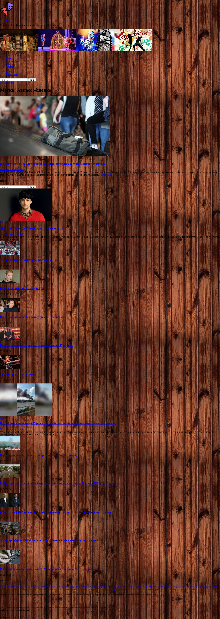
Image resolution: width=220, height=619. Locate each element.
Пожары (55, 589)
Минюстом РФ (211, 587)
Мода (9, 63)
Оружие (42, 589)
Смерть (128, 589)
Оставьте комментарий (11, 169)
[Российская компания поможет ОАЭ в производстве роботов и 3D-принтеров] (10, 563)
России (81, 589)
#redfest (3, 587)
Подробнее (106, 175)
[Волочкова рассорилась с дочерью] (10, 282)
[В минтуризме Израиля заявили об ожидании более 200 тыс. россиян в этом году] (110, 126)
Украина (149, 589)
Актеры (132, 587)
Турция (142, 589)
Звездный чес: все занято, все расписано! (26, 259)
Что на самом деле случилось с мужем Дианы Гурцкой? (36, 345)
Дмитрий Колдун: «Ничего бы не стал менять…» (32, 228)
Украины (164, 589)
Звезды (175, 587)
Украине (156, 589)
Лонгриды (200, 587)
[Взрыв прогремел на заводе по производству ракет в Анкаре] (10, 449)
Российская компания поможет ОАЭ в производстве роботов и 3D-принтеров (50, 568)
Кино (9, 58)
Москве (10, 589)
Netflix (125, 587)
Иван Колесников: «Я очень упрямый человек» (31, 316)
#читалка (98, 587)
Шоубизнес (191, 589)
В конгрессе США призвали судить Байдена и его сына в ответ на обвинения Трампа (55, 512)
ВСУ (154, 587)
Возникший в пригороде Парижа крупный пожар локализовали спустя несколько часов (58, 423)
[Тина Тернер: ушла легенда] (10, 368)
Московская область (30, 589)
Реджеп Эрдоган (70, 589)
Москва (3, 589)
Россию (87, 589)
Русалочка (102, 589)
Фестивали (173, 589)
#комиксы (63, 587)
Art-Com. (4, 20)
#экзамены (117, 587)
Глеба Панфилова (164, 587)
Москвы (17, 589)
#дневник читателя (50, 587)
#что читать (107, 587)
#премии (79, 587)
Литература (12, 61)
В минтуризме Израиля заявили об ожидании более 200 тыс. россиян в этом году (52, 163)
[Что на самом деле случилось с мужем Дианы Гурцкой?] (10, 339)
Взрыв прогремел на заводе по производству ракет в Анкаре (39, 455)
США (109, 589)
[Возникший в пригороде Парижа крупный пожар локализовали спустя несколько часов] (26, 415)
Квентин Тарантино (187, 587)
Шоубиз (10, 72)
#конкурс (71, 587)
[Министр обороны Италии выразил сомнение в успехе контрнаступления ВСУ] (10, 534)
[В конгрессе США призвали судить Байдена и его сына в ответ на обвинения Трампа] (10, 506)
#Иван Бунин (36, 587)
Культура (10, 55)
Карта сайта (12, 74)
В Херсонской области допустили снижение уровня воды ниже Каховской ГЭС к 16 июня (58, 483)
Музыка (10, 66)
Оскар (49, 589)
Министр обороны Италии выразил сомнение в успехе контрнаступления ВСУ (51, 540)
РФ (61, 589)
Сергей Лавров (118, 589)
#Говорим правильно (16, 587)
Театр (9, 69)
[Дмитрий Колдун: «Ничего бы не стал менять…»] (26, 220)
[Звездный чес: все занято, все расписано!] (10, 254)
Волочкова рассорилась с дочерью (22, 288)
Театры (135, 589)
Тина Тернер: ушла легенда (18, 374)
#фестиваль (88, 587)
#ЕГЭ (27, 587)
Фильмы (182, 589)
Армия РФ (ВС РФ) (144, 587)
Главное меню (7, 82)
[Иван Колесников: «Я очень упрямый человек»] (10, 311)
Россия (94, 589)
